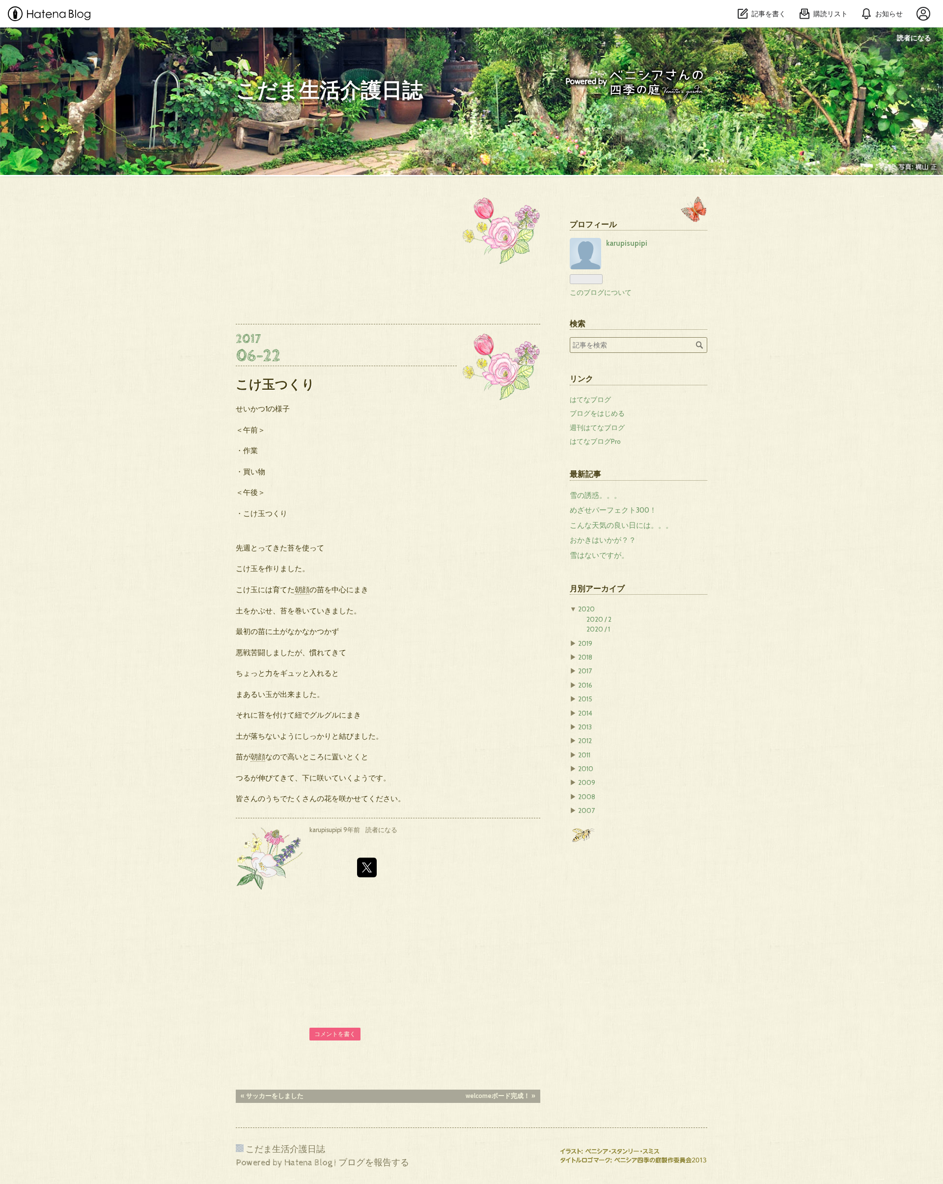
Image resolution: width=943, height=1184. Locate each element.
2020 (586, 609)
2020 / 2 (598, 619)
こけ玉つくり (275, 384)
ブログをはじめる (597, 413)
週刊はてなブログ (597, 428)
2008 (586, 797)
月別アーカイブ (597, 588)
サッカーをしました (272, 1095)
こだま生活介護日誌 (329, 91)
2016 (585, 685)
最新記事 (585, 474)
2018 (585, 657)
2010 (585, 769)
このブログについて (601, 292)
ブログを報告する (373, 1162)
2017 (585, 671)
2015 (585, 699)
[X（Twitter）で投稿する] (367, 867)
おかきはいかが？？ (603, 540)
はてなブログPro (595, 441)
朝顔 (302, 589)
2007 (586, 810)
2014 (585, 713)
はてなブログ (590, 400)
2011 (584, 755)
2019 (585, 643)
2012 (585, 741)
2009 (586, 782)
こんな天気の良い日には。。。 (621, 525)
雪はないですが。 (599, 555)
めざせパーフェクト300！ (613, 510)
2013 (585, 727)
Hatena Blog (308, 1162)
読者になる (914, 37)
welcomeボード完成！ (500, 1095)
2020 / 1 (598, 629)
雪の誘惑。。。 (595, 495)
